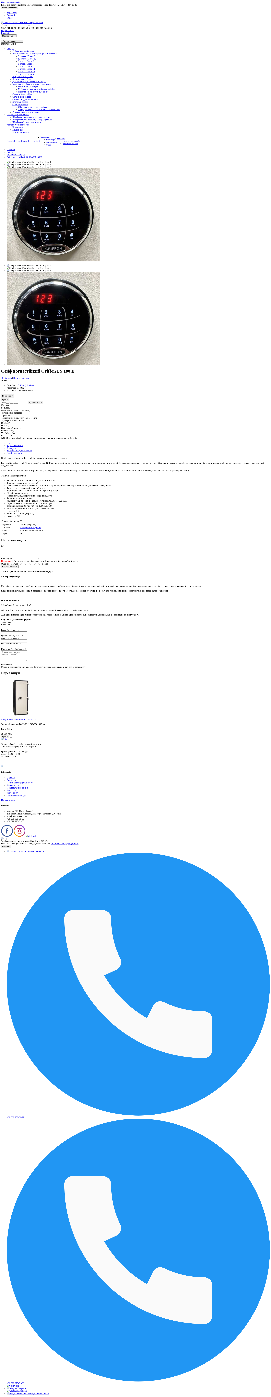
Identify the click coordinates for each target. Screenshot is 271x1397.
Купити (5, 399)
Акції (38, 141)
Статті (48, 145)
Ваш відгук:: (7, 558)
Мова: (9, 8)
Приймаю (6, 846)
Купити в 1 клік (35, 402)
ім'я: (3, 546)
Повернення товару (16, 795)
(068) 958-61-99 (257, 141)
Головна (10, 141)
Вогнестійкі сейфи (16, 154)
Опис (9, 443)
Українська (12, 12)
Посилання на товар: (11, 643)
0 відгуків (7, 378)
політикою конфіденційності (64, 843)
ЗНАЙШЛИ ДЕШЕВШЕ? (19, 450)
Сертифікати (51, 142)
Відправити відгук (10, 567)
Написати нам (8, 800)
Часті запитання (14, 453)
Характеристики (15, 445)
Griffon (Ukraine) (26, 385)
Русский (11, 15)
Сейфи (10, 152)
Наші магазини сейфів (12, 2)
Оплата (24, 141)
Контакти (61, 138)
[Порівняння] (11, 737)
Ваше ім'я (5, 624)
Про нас (17, 141)
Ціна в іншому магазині (12, 636)
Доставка (31, 141)
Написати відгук (21, 378)
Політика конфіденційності (20, 782)
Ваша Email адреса (10, 630)
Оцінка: (5, 564)
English (10, 17)
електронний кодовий (30, 527)
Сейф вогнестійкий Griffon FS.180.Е (24, 157)
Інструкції (50, 140)
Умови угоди (13, 785)
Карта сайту (12, 793)
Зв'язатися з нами (70, 144)
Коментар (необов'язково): (13, 649)
